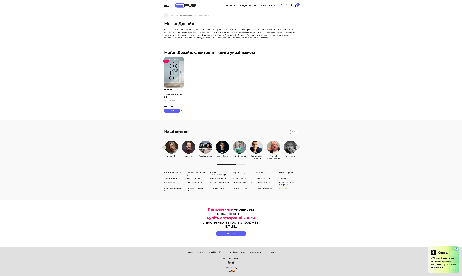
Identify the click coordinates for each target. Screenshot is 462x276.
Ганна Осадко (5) (263, 182)
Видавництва (248, 6)
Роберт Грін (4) (239, 178)
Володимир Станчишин (256, 155)
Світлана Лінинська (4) (196, 174)
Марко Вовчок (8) (217, 188)
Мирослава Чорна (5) (196, 182)
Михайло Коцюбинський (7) (218, 174)
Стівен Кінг (171, 155)
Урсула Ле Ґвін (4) (195, 178)
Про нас (189, 252)
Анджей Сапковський (273, 155)
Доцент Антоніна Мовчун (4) (286, 183)
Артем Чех (188, 155)
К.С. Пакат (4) (261, 173)
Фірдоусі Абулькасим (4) (196, 189)
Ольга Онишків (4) (264, 188)
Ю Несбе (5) (284, 178)
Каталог (230, 6)
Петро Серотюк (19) (173, 173)
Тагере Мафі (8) (171, 178)
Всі (293, 132)
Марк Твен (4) (239, 173)
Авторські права (257, 252)
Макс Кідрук (222, 155)
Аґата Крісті (290, 155)
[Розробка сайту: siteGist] (231, 271)
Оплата (273, 252)
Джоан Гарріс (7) (286, 173)
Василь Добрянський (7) (219, 183)
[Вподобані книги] (286, 6)
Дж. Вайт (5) (169, 182)
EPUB (171, 15)
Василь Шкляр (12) (241, 188)
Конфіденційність (217, 252)
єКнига (201, 252)
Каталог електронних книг (186, 15)
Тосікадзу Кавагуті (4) (242, 182)
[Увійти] (292, 6)
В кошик (172, 111)
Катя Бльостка (239, 155)
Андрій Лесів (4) (263, 178)
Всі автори (283, 188)
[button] (164, 147)
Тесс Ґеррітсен (205, 155)
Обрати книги (231, 234)
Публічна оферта (237, 252)
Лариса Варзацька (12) (172, 189)
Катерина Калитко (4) (219, 178)
